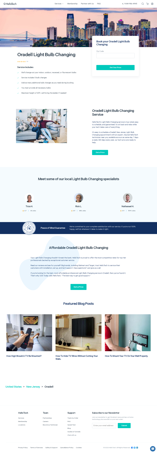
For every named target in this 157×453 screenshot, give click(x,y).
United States (13, 386)
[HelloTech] (10, 4)
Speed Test (71, 425)
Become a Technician (50, 425)
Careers (45, 421)
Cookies (79, 448)
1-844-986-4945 (130, 4)
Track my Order (72, 418)
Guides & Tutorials (73, 432)
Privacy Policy (23, 448)
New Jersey (33, 386)
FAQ (68, 421)
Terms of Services (36, 448)
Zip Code (100, 51)
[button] (153, 449)
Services (21, 418)
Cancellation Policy (66, 448)
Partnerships (47, 418)
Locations (21, 425)
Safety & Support (51, 448)
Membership (22, 421)
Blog (69, 428)
